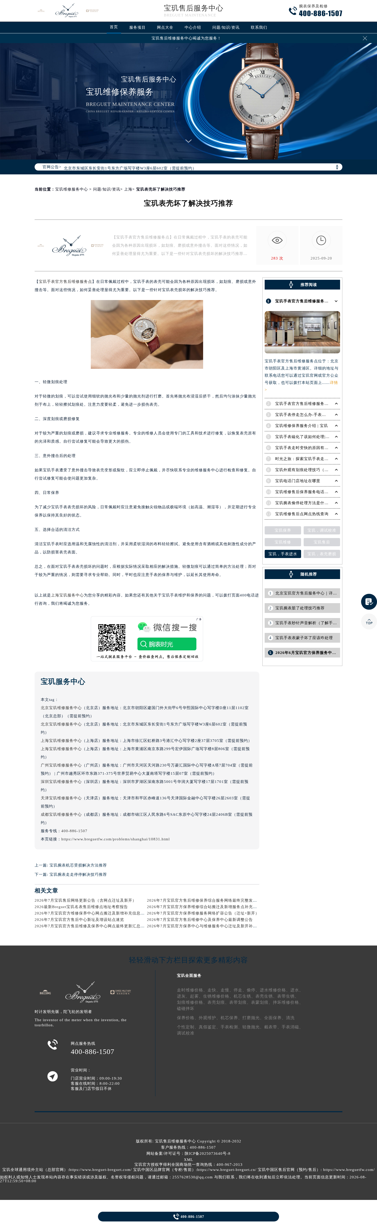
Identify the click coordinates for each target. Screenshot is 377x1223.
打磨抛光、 (253, 1018)
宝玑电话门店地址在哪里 (297, 481)
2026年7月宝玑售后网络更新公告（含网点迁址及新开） (85, 900)
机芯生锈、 (244, 996)
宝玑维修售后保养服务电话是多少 (306, 492)
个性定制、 (188, 1027)
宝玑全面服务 (189, 975)
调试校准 (185, 1033)
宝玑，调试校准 (321, 530)
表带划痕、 (240, 1002)
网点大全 (165, 27)
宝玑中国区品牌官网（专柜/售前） (164, 1170)
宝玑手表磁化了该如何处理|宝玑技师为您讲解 (316, 437)
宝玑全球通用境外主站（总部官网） (35, 1170)
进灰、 (183, 996)
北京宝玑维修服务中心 (61, 708)
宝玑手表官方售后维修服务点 (65, 282)
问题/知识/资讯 (226, 27)
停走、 (240, 990)
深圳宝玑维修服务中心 (61, 782)
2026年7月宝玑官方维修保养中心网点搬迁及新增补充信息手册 (92, 913)
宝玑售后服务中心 (193, 8)
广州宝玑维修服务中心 (61, 765)
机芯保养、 (231, 1018)
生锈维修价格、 (218, 996)
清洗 (290, 1018)
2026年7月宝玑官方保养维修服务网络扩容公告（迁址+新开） (203, 913)
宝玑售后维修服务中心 (175, 1141)
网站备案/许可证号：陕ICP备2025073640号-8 (188, 1153)
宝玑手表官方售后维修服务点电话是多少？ (314, 404)
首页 (114, 27)
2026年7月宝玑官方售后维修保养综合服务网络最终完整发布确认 (206, 900)
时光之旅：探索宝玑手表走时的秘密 (308, 459)
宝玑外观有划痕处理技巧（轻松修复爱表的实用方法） (324, 470)
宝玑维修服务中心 (71, 189)
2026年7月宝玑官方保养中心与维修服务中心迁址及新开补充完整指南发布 (214, 926)
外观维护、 (210, 1018)
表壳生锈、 (266, 996)
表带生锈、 (288, 996)
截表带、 (273, 1027)
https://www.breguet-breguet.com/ (100, 1170)
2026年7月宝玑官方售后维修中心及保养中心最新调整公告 (200, 920)
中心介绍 (193, 27)
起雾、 (196, 996)
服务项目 (137, 27)
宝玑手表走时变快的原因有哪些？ (306, 448)
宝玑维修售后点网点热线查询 (302, 514)
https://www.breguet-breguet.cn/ (226, 1170)
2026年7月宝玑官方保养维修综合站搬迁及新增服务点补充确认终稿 (208, 907)
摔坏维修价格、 (288, 1002)
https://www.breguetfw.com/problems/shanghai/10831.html (115, 839)
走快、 (214, 990)
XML (188, 1160)
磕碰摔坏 (185, 1008)
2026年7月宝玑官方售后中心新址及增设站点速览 (79, 920)
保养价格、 (188, 1018)
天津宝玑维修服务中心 (61, 798)
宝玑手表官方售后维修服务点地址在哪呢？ (314, 301)
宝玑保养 (283, 530)
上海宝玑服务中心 (67, 595)
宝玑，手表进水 (283, 554)
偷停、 (253, 990)
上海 (128, 189)
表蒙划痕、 (262, 1002)
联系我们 (259, 27)
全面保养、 (275, 1018)
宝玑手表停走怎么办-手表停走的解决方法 (313, 415)
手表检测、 (231, 1027)
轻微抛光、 (253, 1027)
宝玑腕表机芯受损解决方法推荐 (78, 865)
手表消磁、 (292, 1027)
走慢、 (227, 990)
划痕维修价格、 (192, 1002)
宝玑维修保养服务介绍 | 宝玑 (301, 426)
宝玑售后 (322, 542)
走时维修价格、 (192, 990)
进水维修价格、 (275, 990)
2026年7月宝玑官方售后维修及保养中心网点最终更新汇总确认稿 (94, 926)
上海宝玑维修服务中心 (61, 741)
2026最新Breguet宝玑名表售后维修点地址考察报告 (81, 907)
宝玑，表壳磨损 (321, 554)
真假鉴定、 (210, 1027)
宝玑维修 (283, 542)
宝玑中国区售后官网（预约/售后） (289, 1170)
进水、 (296, 990)
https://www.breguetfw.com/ (349, 1170)
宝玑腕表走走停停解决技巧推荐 (78, 874)
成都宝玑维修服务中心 (61, 814)
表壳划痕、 (218, 1002)
